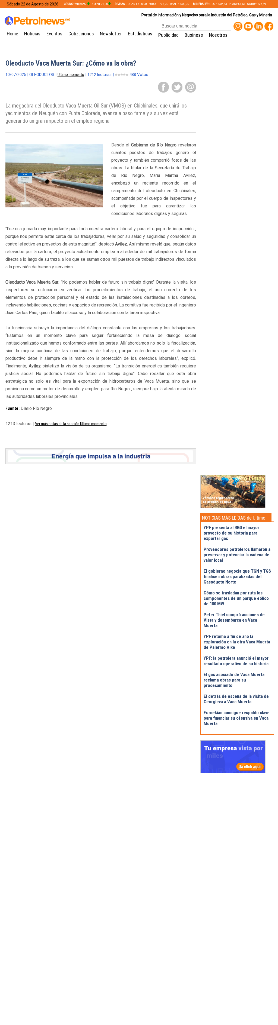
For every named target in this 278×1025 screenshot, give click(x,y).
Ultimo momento (71, 74)
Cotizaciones (81, 33)
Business (194, 35)
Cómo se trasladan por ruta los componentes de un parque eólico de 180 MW (236, 598)
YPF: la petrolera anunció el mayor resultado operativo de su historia (236, 660)
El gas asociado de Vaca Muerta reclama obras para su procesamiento (234, 680)
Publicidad (168, 35)
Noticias (32, 33)
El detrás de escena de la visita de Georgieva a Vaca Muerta (236, 698)
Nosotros (218, 35)
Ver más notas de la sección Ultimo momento (71, 423)
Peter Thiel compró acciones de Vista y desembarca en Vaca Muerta (234, 620)
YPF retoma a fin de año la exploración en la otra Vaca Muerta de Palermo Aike (237, 642)
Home (12, 33)
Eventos (54, 33)
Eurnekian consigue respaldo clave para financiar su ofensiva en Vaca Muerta (237, 718)
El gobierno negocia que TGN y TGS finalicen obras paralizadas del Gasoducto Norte (237, 576)
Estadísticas (140, 33)
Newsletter (111, 33)
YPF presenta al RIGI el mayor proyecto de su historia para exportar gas (231, 533)
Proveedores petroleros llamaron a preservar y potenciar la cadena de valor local (237, 555)
